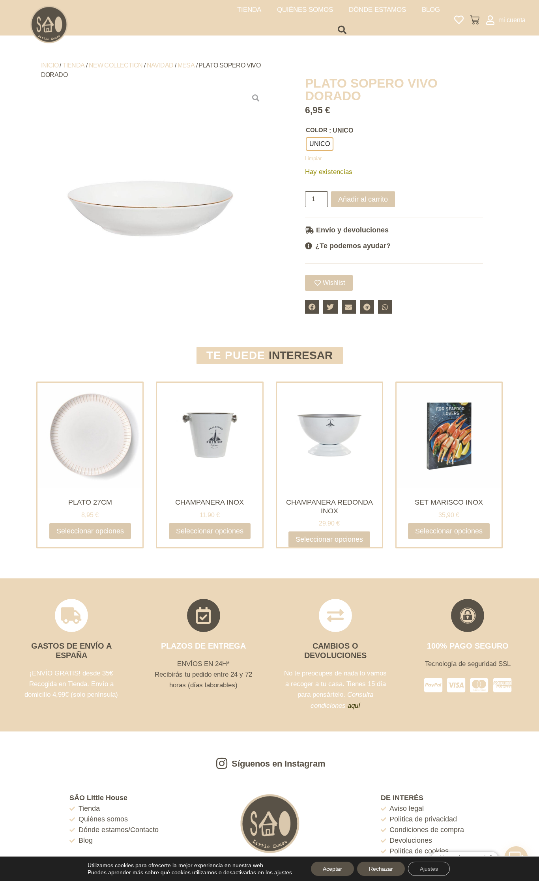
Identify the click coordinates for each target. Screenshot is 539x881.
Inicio (49, 65)
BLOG (431, 9)
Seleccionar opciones (90, 531)
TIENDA (249, 9)
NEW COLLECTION (116, 65)
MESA (186, 65)
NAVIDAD (160, 65)
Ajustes (429, 869)
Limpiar (313, 158)
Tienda (73, 65)
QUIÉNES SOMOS (305, 9)
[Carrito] (474, 20)
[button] (394, 230)
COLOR (317, 130)
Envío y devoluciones (352, 230)
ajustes (283, 872)
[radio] (320, 144)
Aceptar (332, 869)
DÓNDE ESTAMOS (377, 9)
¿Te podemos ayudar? (353, 246)
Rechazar (381, 869)
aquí (354, 705)
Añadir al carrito (363, 199)
